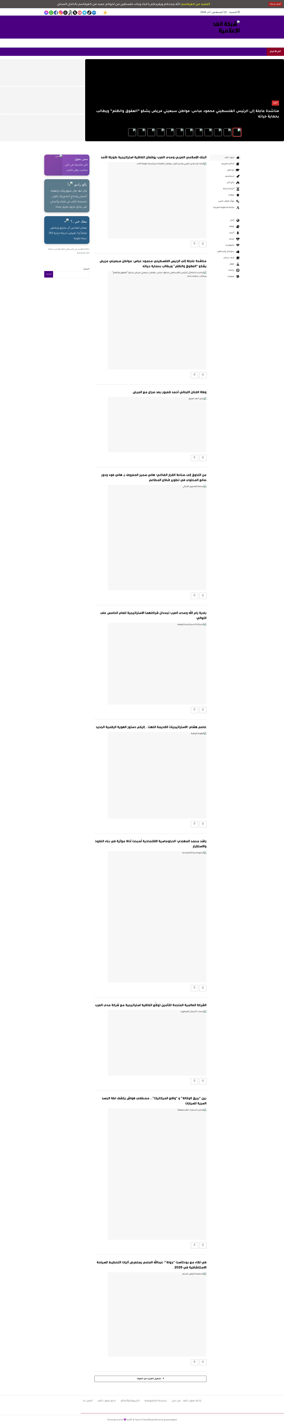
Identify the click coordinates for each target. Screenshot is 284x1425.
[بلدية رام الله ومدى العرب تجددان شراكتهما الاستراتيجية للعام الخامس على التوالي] (157, 663)
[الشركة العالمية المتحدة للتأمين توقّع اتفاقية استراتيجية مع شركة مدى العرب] (157, 1043)
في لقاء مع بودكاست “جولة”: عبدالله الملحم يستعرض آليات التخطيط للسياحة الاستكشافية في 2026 (151, 1264)
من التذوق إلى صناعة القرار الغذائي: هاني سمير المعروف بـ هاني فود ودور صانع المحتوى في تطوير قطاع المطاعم (153, 477)
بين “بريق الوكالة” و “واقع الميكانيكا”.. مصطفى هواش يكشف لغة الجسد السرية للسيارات (154, 1100)
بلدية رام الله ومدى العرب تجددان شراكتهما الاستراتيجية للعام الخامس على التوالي (153, 615)
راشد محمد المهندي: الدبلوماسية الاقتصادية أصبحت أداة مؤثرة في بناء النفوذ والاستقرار (150, 843)
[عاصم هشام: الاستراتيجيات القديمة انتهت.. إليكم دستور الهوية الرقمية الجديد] (157, 775)
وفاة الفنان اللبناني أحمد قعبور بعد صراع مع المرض (169, 392)
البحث (86, 269)
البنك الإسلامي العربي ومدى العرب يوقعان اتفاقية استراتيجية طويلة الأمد (153, 157)
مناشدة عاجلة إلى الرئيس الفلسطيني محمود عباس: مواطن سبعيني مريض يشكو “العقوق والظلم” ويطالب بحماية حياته (153, 263)
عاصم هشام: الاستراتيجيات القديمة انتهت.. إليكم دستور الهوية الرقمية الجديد (151, 727)
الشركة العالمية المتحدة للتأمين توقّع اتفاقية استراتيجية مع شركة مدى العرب (150, 1005)
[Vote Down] (194, 244)
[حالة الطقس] (105, 12)
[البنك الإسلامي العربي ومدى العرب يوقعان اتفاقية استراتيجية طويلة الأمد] (157, 200)
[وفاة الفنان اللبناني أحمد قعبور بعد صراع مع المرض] (157, 424)
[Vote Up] (202, 244)
